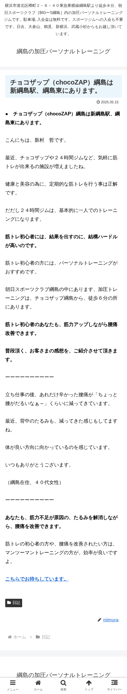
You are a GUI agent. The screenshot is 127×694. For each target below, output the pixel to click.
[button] (114, 580)
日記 (16, 602)
